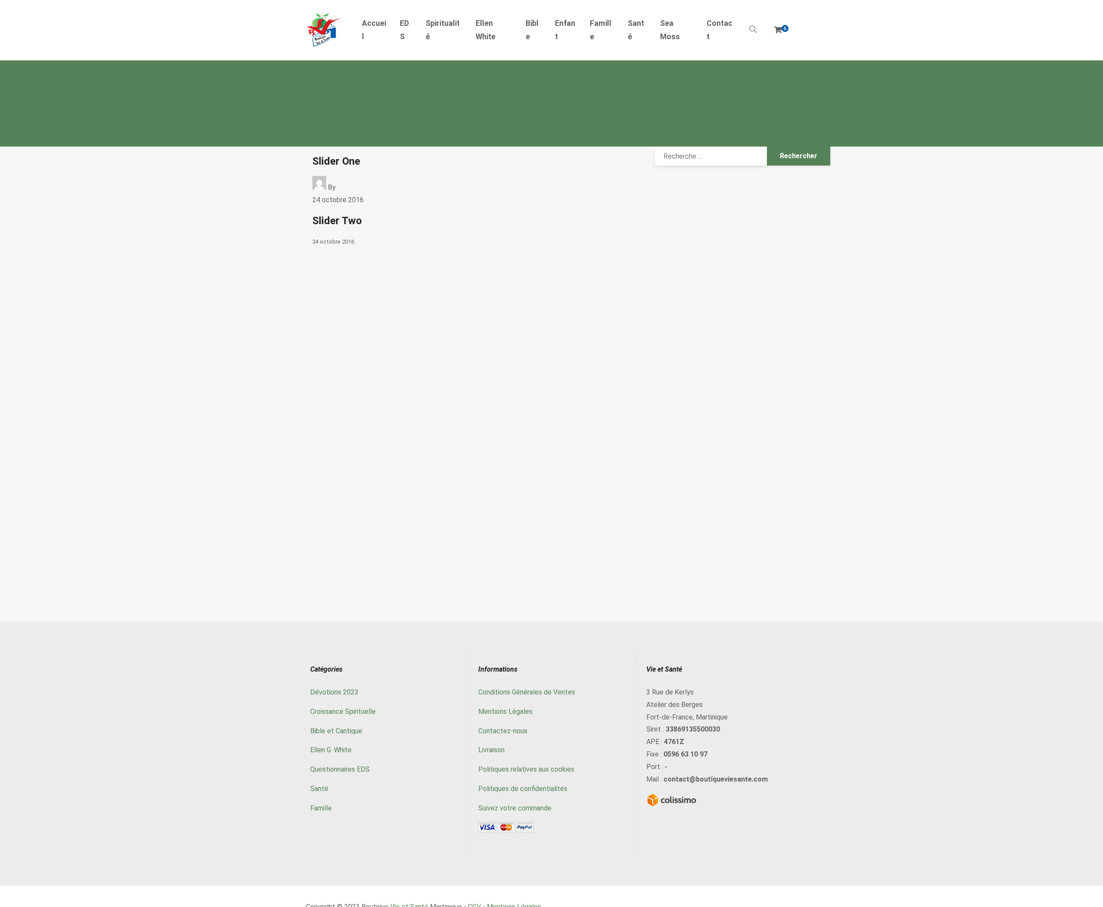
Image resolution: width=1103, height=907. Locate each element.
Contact (719, 30)
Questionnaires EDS (340, 769)
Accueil (374, 30)
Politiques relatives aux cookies (526, 769)
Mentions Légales (505, 711)
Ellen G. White (331, 750)
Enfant (565, 30)
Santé (636, 30)
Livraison (491, 750)
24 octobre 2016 (338, 200)
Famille (600, 30)
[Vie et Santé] (323, 30)
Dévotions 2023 (334, 692)
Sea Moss (670, 30)
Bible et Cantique (336, 731)
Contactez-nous (502, 731)
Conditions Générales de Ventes (526, 692)
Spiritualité (443, 30)
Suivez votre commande (515, 808)
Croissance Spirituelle (343, 711)
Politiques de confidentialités (522, 789)
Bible (532, 30)
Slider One (336, 161)
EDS (404, 30)
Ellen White (485, 30)
